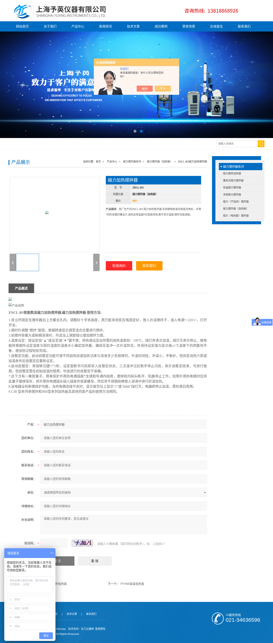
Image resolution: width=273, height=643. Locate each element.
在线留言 (216, 26)
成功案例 (161, 26)
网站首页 (22, 26)
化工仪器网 (87, 628)
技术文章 (133, 26)
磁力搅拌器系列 (233, 166)
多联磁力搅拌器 (232, 194)
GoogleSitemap (57, 628)
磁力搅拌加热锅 (232, 173)
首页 (98, 161)
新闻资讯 (105, 26)
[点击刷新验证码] (82, 543)
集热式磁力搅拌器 (233, 180)
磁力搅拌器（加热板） (236, 208)
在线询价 (119, 266)
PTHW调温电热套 (132, 583)
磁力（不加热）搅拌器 (236, 201)
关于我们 (50, 26)
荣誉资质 (188, 26)
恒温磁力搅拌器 (232, 187)
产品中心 (77, 26)
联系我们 (244, 26)
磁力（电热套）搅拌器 (236, 215)
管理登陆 (100, 628)
